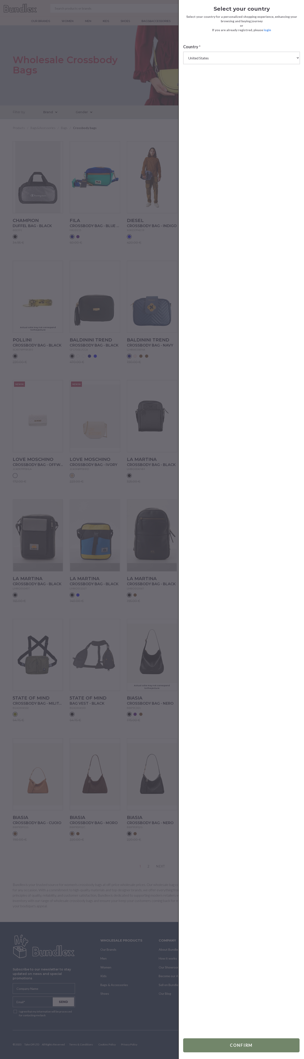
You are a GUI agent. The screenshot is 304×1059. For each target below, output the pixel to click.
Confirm (241, 1045)
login (267, 30)
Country (192, 46)
